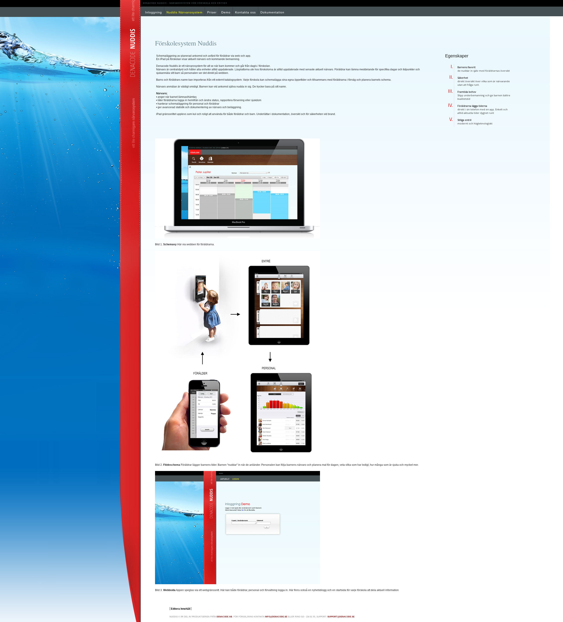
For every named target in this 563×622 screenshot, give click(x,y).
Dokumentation (272, 12)
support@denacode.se (341, 617)
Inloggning (153, 12)
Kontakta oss (245, 12)
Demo (225, 12)
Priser (212, 12)
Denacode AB (224, 617)
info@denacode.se (276, 617)
